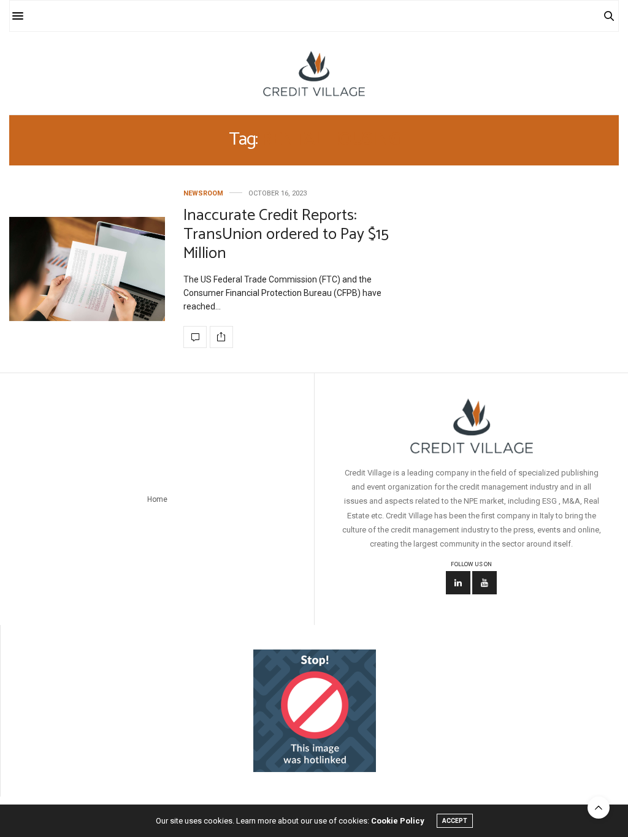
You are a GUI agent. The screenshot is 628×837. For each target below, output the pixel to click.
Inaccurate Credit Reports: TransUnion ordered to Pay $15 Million (286, 234)
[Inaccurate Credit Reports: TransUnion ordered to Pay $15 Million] (87, 269)
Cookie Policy (397, 820)
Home (157, 499)
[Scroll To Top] (599, 808)
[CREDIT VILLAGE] (313, 73)
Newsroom (203, 193)
